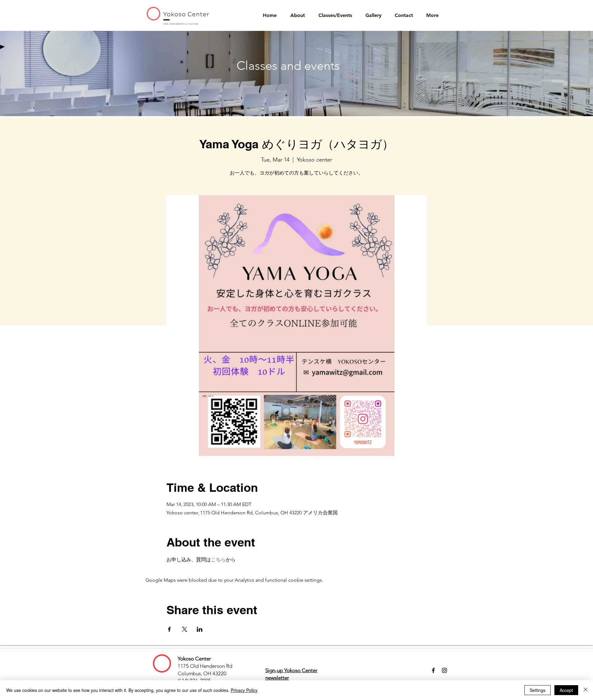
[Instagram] (444, 670)
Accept (566, 690)
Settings (537, 690)
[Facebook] (433, 670)
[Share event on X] (184, 629)
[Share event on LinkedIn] (200, 629)
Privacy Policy (244, 690)
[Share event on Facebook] (169, 629)
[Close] (585, 690)
